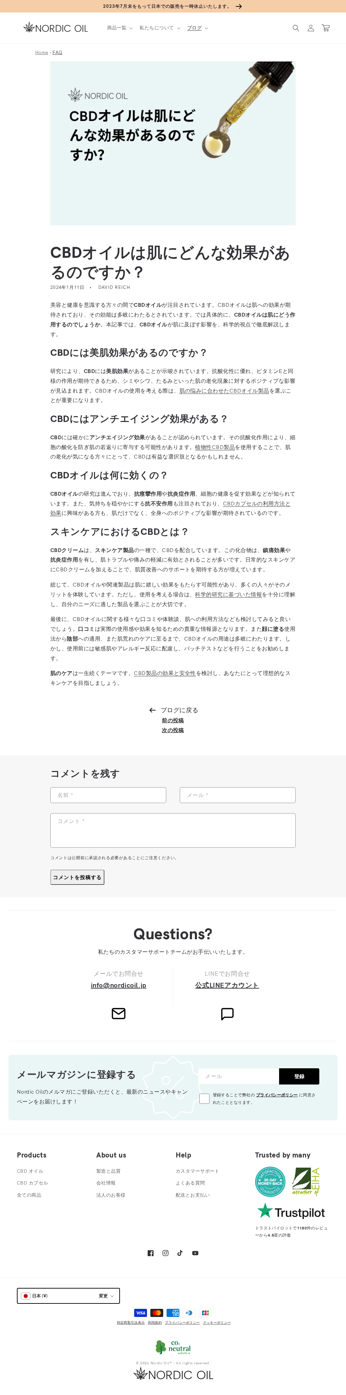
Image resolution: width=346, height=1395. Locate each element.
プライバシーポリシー (277, 1094)
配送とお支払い (193, 1195)
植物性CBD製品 (215, 447)
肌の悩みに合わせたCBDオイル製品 (224, 390)
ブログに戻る (179, 710)
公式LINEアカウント (227, 985)
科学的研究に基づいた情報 (228, 594)
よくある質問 (190, 1183)
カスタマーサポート (198, 1171)
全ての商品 (29, 1195)
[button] (119, 28)
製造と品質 (108, 1171)
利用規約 (155, 1322)
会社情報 (106, 1183)
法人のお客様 (111, 1195)
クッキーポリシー (217, 1322)
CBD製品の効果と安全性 (165, 673)
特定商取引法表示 (131, 1322)
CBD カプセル (32, 1183)
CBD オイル (30, 1171)
